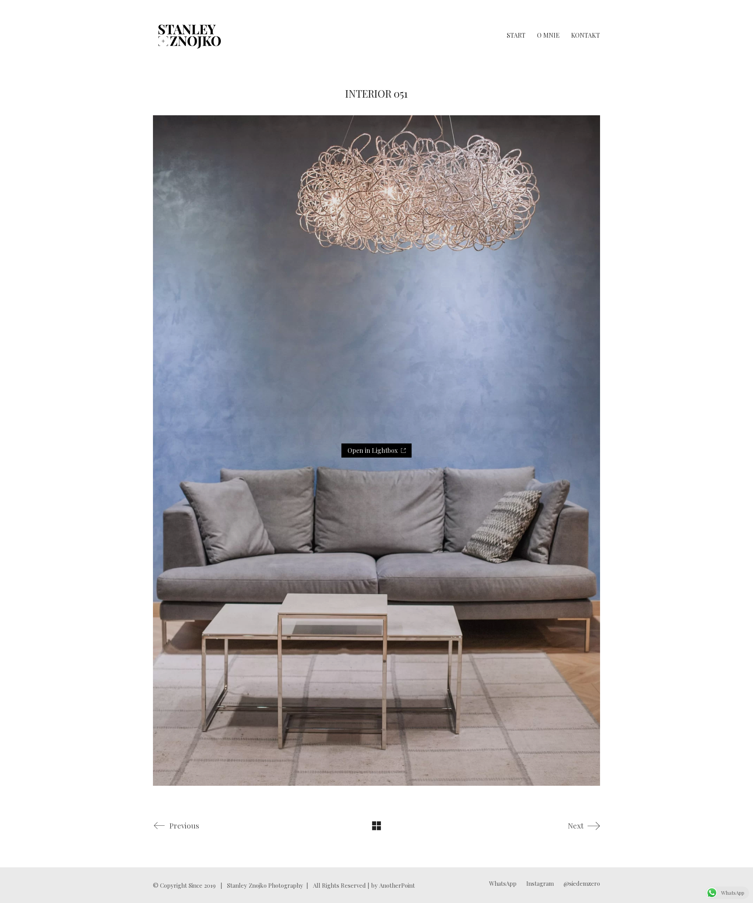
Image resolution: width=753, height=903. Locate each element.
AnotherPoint (397, 885)
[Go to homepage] (189, 35)
